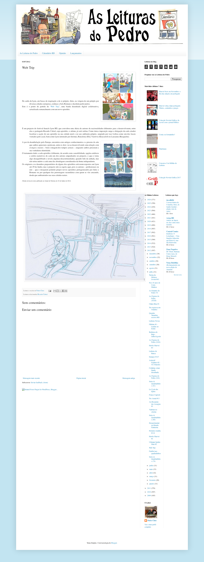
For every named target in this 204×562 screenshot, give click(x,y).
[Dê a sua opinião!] (57, 290)
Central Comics (172, 231)
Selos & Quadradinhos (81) (155, 383)
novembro (153, 257)
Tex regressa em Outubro (154, 308)
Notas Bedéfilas (172, 262)
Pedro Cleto (152, 520)
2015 (149, 239)
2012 (149, 250)
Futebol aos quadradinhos (155, 452)
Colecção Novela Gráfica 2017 (170, 177)
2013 (149, 247)
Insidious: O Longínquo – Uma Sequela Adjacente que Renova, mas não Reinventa (172, 238)
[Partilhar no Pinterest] (66, 290)
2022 (149, 214)
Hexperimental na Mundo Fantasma (154, 425)
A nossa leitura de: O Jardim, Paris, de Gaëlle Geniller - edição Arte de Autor (172, 206)
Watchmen (162, 149)
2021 (149, 217)
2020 (149, 221)
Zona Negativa (172, 249)
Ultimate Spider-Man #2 (155, 443)
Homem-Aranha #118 (155, 431)
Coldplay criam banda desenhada (154, 370)
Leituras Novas (154, 321)
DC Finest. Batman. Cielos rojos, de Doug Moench (173, 253)
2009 (149, 495)
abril (151, 473)
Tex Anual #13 (154, 398)
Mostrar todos (178, 275)
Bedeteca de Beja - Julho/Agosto (155, 334)
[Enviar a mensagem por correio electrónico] (50, 290)
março (151, 476)
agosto (151, 268)
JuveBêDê (170, 200)
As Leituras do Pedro (29, 53)
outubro (152, 261)
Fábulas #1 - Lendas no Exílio (154, 326)
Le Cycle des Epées (153, 390)
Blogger (114, 543)
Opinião (62, 53)
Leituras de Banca (153, 352)
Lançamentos (75, 53)
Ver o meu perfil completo (150, 525)
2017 (149, 232)
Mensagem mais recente (31, 378)
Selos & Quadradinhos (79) (155, 459)
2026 (149, 199)
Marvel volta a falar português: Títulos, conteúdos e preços (170, 106)
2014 (149, 243)
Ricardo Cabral (42, 294)
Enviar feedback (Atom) (39, 382)
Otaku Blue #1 (154, 304)
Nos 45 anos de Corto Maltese (154, 284)
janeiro (152, 483)
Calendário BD (48, 53)
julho (151, 272)
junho (151, 465)
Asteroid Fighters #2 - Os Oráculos (154, 362)
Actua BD (170, 218)
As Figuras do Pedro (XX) (154, 377)
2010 (149, 492)
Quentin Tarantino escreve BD (154, 315)
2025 (149, 203)
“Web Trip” (55, 106)
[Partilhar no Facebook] (63, 290)
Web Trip (152, 447)
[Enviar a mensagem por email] (54, 290)
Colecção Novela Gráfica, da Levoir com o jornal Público (169, 121)
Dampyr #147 (154, 357)
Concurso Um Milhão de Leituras (168, 164)
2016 (149, 236)
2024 (149, 207)
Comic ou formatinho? (167, 134)
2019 (149, 225)
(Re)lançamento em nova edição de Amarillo (173, 267)
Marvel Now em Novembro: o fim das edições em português (170, 92)
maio (151, 469)
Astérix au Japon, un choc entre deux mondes (173, 222)
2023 (149, 210)
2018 (149, 228)
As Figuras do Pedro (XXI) (154, 341)
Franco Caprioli (154, 395)
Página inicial (81, 378)
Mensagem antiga (128, 378)
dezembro (153, 253)
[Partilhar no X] (60, 290)
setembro (152, 264)
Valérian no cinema (153, 410)
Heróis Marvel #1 (154, 437)
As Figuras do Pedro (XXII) (154, 298)
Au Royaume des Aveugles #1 (155, 404)
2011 (149, 488)
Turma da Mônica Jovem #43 (154, 277)
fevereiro (152, 480)
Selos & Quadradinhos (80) (155, 417)
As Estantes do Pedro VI (154, 291)
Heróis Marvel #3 (154, 346)
